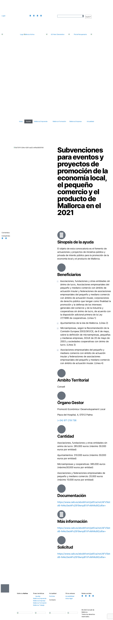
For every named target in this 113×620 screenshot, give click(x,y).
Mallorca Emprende (40, 121)
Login (3, 16)
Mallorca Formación (59, 121)
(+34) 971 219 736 (66, 420)
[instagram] (31, 15)
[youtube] (41, 15)
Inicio (21, 121)
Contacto (52, 600)
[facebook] (34, 15)
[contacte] (45, 15)
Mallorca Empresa (75, 121)
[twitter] (38, 15)
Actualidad (90, 121)
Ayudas (28, 121)
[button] (5, 588)
